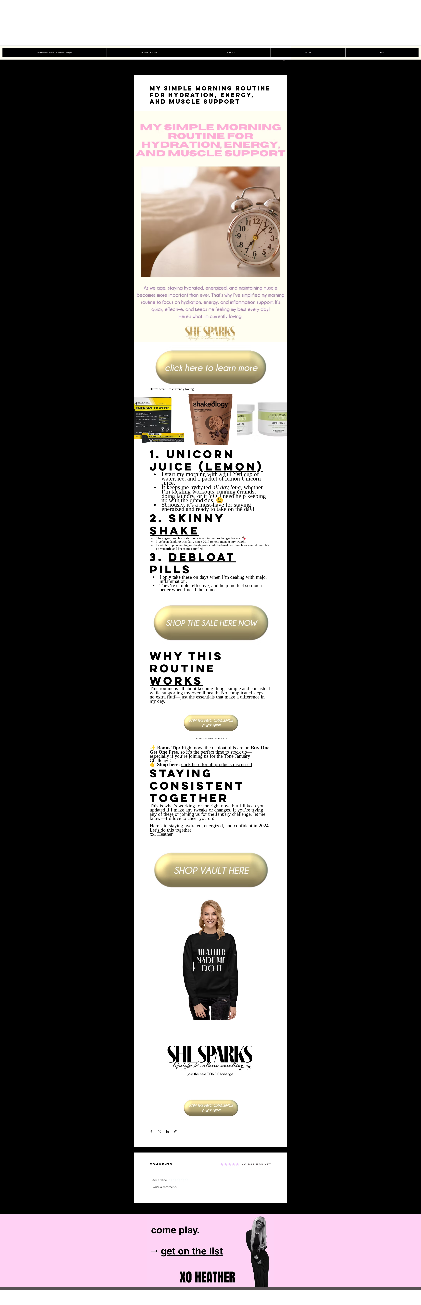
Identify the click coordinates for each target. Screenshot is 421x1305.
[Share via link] (175, 1131)
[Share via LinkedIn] (167, 1131)
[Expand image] (180, 398)
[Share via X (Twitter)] (159, 1131)
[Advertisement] (98, 23)
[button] (283, 59)
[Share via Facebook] (151, 1131)
